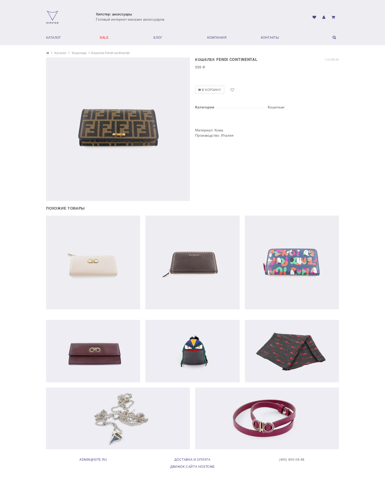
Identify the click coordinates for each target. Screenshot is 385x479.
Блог (157, 37)
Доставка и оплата (192, 459)
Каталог (53, 37)
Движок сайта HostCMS (192, 466)
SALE (104, 37)
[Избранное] (314, 17)
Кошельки (79, 52)
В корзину (211, 89)
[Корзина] (333, 17)
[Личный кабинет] (323, 17)
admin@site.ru (93, 459)
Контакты (270, 37)
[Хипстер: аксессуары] (52, 16)
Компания (217, 37)
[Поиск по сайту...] (326, 37)
